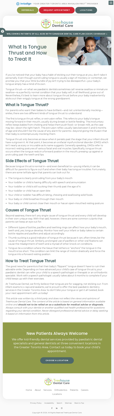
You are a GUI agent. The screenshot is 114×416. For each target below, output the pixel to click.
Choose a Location (57, 360)
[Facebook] (52, 408)
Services (48, 390)
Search (59, 403)
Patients (74, 390)
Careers (84, 390)
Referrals (28, 10)
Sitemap (68, 403)
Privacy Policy (36, 403)
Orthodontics (60, 390)
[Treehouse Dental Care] (57, 24)
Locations (86, 10)
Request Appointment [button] (57, 10)
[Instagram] (61, 408)
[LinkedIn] (56, 408)
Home (29, 390)
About (38, 390)
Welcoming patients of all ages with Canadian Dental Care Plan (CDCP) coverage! (56, 34)
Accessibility (49, 403)
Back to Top (79, 403)
